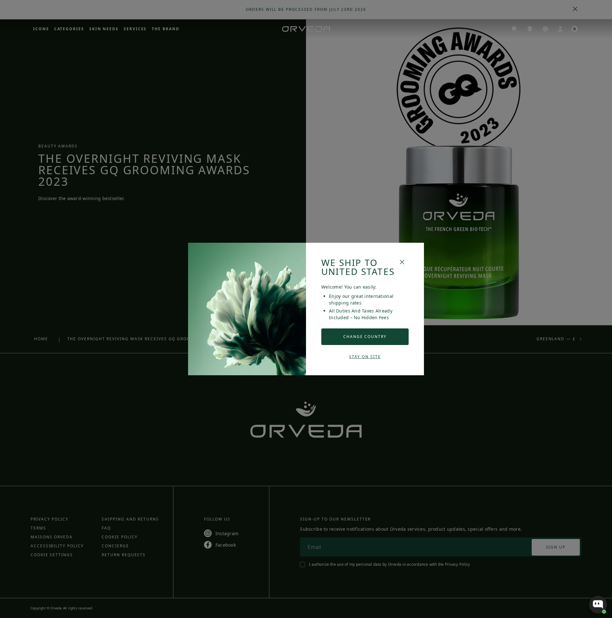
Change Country (365, 336)
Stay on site (365, 356)
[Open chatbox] (598, 605)
